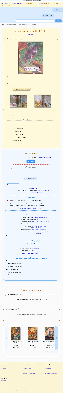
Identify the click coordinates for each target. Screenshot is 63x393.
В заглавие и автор (47, 15)
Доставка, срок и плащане (50, 366)
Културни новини (29, 0)
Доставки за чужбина (49, 371)
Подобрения (3, 368)
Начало (2, 24)
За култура (39, 0)
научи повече (36, 233)
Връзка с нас (3, 380)
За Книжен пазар (4, 366)
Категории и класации (11, 24)
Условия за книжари (27, 371)
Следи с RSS (3, 371)
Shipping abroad (48, 368)
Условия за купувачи (27, 368)
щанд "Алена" (35, 188)
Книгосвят (34, 0)
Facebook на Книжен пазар (6, 383)
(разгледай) (36, 243)
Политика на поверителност (29, 373)
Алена (46, 235)
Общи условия (26, 366)
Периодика (23, 137)
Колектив (30, 34)
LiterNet (24, 0)
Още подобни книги (52, 352)
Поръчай (31, 161)
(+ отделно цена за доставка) (44, 157)
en (40, 233)
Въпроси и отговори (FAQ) (51, 373)
